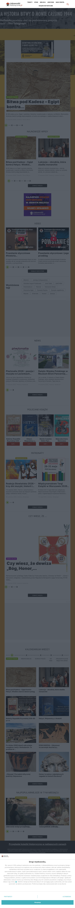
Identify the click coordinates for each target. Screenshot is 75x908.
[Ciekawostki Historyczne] (15, 4)
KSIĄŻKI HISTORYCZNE (46, 6)
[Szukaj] (67, 4)
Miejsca (43, 2)
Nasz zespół (60, 2)
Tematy (29, 2)
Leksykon (50, 2)
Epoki (36, 2)
